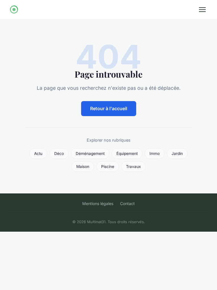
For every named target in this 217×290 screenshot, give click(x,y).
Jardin (177, 153)
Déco (59, 153)
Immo (154, 153)
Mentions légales (97, 203)
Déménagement (90, 153)
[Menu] (202, 9)
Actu (38, 153)
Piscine (107, 166)
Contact (127, 203)
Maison (82, 166)
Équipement (127, 153)
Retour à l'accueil (108, 108)
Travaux (133, 166)
